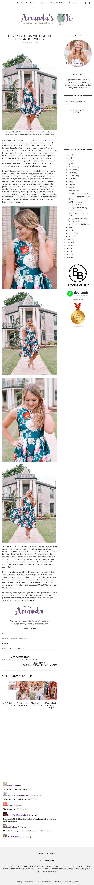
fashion (5, 643)
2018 (69, 239)
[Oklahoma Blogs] (78, 327)
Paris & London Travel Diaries (79, 224)
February (72, 233)
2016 (69, 245)
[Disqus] (29, 748)
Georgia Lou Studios (69, 882)
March (71, 230)
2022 (69, 155)
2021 (69, 158)
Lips (44, 134)
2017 (69, 242)
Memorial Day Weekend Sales (80, 194)
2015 (69, 248)
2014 (69, 251)
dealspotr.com (78, 299)
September (73, 176)
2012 (69, 257)
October (72, 173)
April (71, 227)
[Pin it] (24, 648)
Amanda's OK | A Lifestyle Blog (38, 882)
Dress (7, 132)
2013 (69, 254)
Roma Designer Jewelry (31, 179)
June (71, 185)
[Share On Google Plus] (19, 648)
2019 (69, 164)
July (70, 182)
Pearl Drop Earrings (36, 132)
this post (13, 171)
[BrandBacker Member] (77, 286)
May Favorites (74, 191)
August (71, 179)
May (70, 188)
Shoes (40, 134)
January (72, 236)
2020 (69, 161)
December (73, 167)
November (73, 170)
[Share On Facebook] (15, 648)
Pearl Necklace (23, 132)
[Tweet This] (10, 648)
